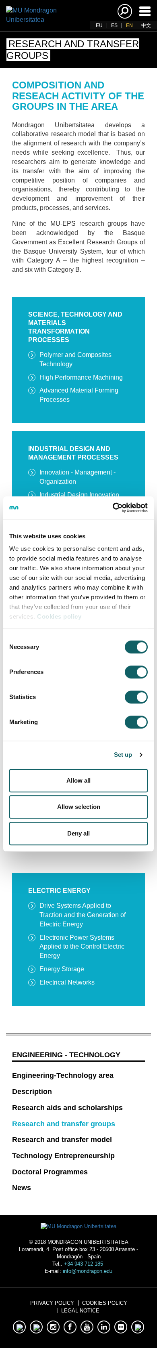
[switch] (136, 672)
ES (114, 25)
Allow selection (78, 806)
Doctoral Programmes (50, 1172)
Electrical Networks (67, 982)
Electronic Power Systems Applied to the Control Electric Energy (81, 947)
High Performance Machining (81, 377)
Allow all (78, 780)
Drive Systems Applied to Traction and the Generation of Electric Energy (82, 915)
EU (99, 25)
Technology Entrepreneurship (63, 1156)
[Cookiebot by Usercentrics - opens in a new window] (113, 507)
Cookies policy (59, 616)
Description (32, 1092)
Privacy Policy (52, 1303)
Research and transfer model (62, 1140)
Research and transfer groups (63, 1124)
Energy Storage (61, 969)
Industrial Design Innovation (79, 494)
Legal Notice (80, 1310)
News (21, 1188)
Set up (123, 754)
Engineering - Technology (66, 1055)
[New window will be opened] (19, 1327)
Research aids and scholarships (67, 1108)
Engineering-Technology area (63, 1075)
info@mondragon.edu (87, 1271)
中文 (146, 25)
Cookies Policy (104, 1303)
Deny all (78, 833)
